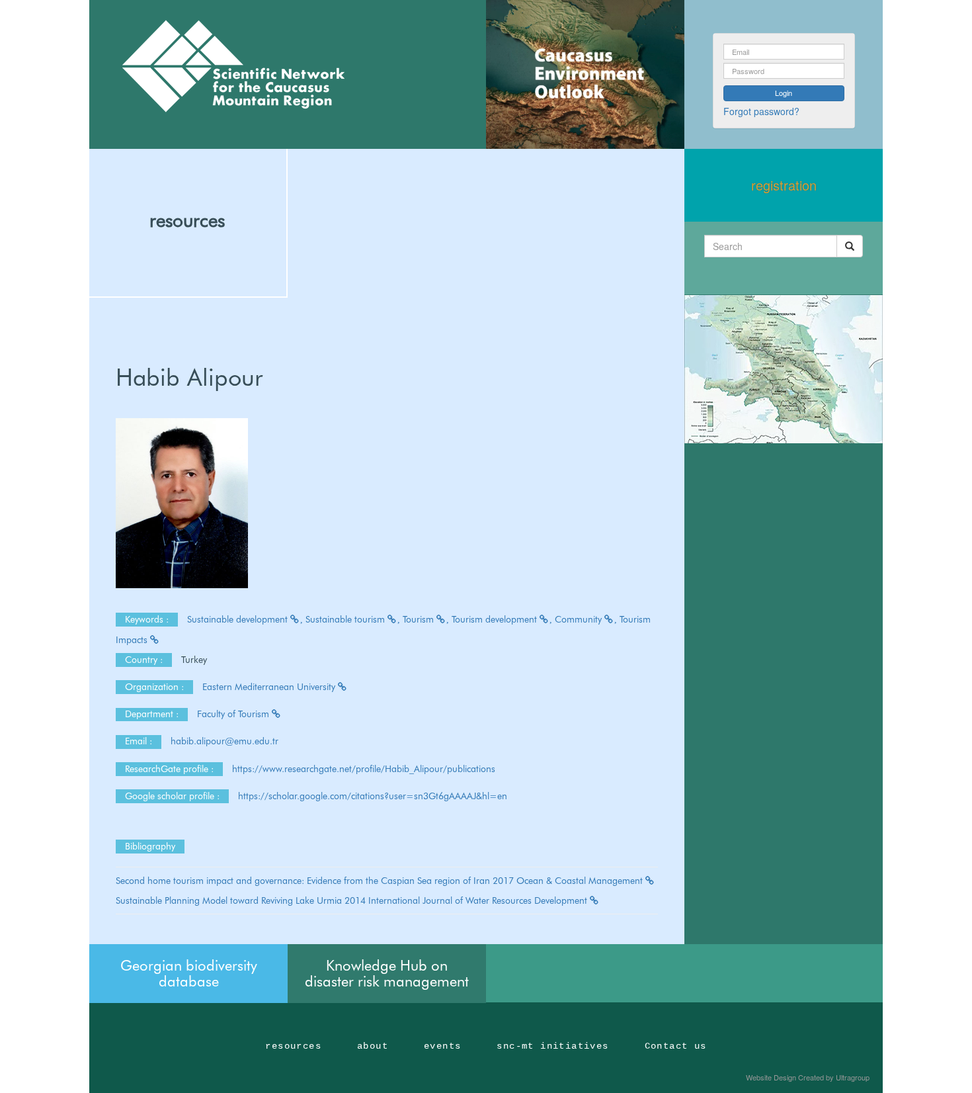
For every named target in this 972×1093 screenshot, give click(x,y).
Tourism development (496, 619)
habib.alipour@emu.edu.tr (226, 741)
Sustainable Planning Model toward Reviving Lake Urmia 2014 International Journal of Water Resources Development (353, 900)
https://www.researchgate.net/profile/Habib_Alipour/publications (363, 769)
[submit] (849, 246)
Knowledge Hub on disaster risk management (387, 973)
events (442, 1046)
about (372, 1046)
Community (579, 619)
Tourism (419, 619)
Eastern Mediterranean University (270, 686)
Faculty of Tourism (234, 714)
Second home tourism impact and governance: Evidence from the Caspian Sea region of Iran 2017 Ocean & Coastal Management (380, 880)
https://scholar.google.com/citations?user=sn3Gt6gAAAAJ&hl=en (372, 796)
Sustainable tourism (346, 619)
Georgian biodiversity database (188, 973)
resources (187, 220)
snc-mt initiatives (552, 1046)
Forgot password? (761, 111)
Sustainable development (238, 619)
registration (784, 185)
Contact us (676, 1046)
